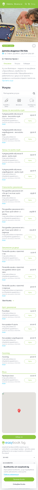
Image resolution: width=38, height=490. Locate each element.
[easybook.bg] (3, 4)
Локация (26, 64)
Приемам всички (19, 479)
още (4, 124)
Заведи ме (19, 437)
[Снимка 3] (14, 40)
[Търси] (25, 3)
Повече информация (11, 474)
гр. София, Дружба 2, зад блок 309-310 (19, 53)
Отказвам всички (19, 484)
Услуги (17, 64)
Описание (7, 64)
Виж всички (7, 301)
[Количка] (28, 3)
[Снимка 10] (28, 40)
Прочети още (7, 81)
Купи (30, 121)
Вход (33, 4)
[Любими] (34, 46)
